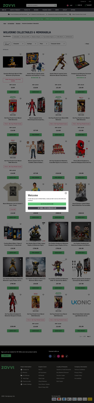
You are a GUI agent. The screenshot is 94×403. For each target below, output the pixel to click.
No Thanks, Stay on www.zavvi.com (47, 208)
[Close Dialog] (66, 193)
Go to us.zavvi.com (47, 204)
